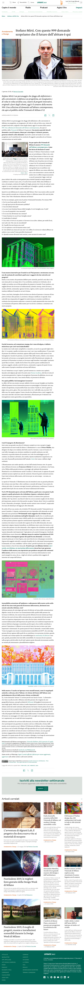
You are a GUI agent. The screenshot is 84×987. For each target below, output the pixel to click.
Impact (79, 7)
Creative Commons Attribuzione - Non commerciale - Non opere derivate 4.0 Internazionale (28, 761)
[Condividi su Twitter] (49, 115)
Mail (24, 965)
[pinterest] (51, 977)
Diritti (13, 12)
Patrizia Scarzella (18, 92)
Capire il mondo (9, 7)
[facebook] (45, 977)
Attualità (5, 954)
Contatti (25, 957)
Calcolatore (6, 975)
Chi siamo (26, 960)
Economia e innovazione (35, 12)
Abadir (22, 173)
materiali (32, 765)
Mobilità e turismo (52, 12)
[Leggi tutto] (81, 799)
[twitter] (48, 977)
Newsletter (23, 2)
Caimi (33, 459)
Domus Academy (36, 373)
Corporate (5, 972)
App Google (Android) (9, 962)
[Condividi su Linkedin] (53, 115)
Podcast (44, 7)
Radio (28, 7)
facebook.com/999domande (27, 750)
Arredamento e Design (7, 32)
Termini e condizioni (29, 972)
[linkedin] (65, 977)
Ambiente (4, 12)
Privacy (25, 967)
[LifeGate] (42, 2)
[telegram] (68, 977)
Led (28, 765)
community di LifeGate (42, 635)
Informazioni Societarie (30, 970)
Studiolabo (30, 686)
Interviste (23, 765)
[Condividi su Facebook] (45, 115)
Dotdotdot (35, 599)
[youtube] (58, 977)
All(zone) (31, 702)
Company (25, 954)
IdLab (26, 173)
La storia (26, 962)
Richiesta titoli (6, 970)
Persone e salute (77, 12)
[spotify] (55, 977)
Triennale (14, 130)
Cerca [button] (32, 2)
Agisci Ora (62, 7)
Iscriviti (40, 788)
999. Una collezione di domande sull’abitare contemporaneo (20, 128)
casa (36, 765)
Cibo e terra (65, 12)
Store (14, 2)
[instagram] (61, 977)
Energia (22, 12)
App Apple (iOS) (6, 960)
